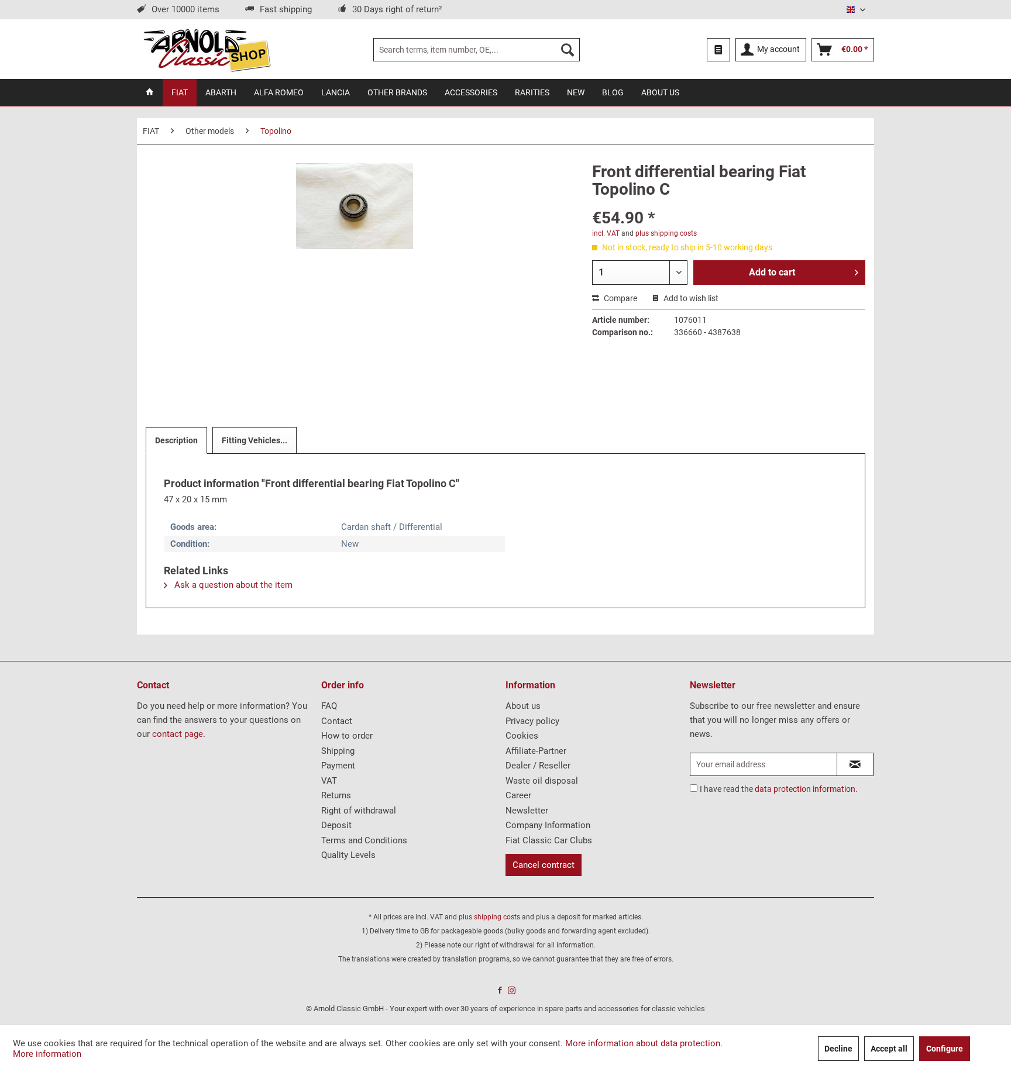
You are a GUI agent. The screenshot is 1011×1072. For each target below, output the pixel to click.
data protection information (805, 789)
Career (518, 795)
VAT (329, 780)
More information (47, 1054)
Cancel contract (544, 865)
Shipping (338, 751)
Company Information (548, 825)
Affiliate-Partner (536, 751)
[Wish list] (718, 49)
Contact (336, 721)
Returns (336, 795)
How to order (347, 735)
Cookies (522, 735)
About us (523, 706)
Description (176, 440)
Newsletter (527, 810)
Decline (838, 1048)
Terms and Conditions (364, 840)
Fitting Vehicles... (254, 440)
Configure (944, 1048)
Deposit (336, 825)
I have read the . (779, 789)
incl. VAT (606, 233)
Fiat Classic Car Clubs (549, 840)
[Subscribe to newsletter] (855, 764)
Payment (338, 765)
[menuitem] (476, 49)
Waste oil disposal (542, 780)
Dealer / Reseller (538, 765)
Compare (619, 298)
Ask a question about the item (232, 585)
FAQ (329, 706)
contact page (177, 734)
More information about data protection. (644, 1043)
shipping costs (497, 917)
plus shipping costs (666, 233)
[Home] (150, 92)
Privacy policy (532, 721)
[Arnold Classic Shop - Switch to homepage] (207, 49)
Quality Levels (348, 855)
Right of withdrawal (358, 810)
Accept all (889, 1048)
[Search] (567, 49)
